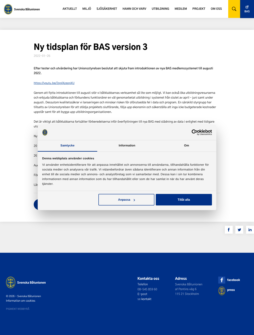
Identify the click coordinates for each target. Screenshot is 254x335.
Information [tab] (127, 145)
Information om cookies (20, 301)
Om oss (216, 9)
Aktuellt (70, 9)
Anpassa (124, 199)
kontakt (146, 299)
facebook (233, 280)
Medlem (181, 9)
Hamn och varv (134, 9)
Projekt (198, 9)
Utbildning (160, 9)
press (231, 290)
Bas (247, 11)
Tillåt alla (184, 199)
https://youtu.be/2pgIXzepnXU (54, 83)
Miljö (86, 9)
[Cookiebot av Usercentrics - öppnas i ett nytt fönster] (194, 133)
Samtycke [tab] (68, 145)
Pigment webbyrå (17, 308)
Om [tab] (186, 145)
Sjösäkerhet (106, 9)
